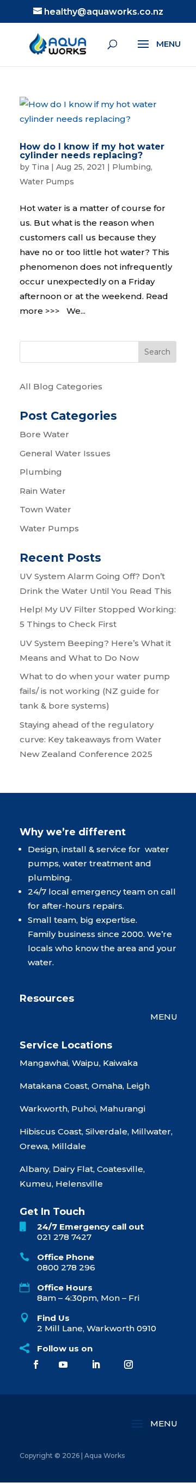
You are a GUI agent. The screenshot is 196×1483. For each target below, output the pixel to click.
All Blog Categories (61, 386)
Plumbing (131, 167)
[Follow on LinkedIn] (96, 1364)
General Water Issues (65, 453)
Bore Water (44, 434)
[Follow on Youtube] (63, 1364)
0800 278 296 (66, 1267)
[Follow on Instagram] (128, 1364)
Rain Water (43, 491)
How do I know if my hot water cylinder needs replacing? (92, 150)
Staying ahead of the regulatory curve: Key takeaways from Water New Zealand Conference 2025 (91, 739)
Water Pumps (47, 182)
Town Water (45, 509)
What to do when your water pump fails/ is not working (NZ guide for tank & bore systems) (95, 691)
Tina (40, 167)
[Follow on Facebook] (36, 1364)
